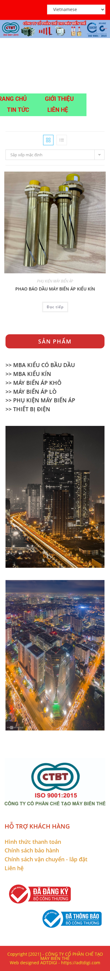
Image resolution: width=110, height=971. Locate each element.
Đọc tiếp (55, 306)
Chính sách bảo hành (32, 850)
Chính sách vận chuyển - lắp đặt (46, 859)
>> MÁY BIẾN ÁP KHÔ (33, 382)
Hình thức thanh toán (33, 841)
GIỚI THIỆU (59, 98)
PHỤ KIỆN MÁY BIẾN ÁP (55, 281)
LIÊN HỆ (57, 109)
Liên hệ (14, 868)
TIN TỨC (18, 109)
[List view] (62, 140)
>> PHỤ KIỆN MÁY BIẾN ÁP (40, 400)
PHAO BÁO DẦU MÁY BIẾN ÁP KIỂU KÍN (55, 289)
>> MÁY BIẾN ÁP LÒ (31, 391)
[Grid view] (48, 140)
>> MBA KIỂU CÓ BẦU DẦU (40, 365)
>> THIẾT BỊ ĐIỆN (28, 409)
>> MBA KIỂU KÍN (28, 373)
